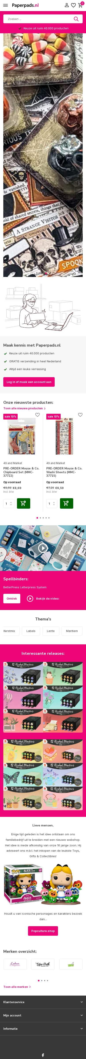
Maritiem (72, 631)
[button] (40, 273)
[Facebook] (43, 1055)
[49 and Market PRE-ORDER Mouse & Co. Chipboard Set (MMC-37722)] (21, 436)
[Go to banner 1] (43, 697)
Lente (51, 631)
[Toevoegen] (23, 503)
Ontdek (12, 598)
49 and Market (12, 463)
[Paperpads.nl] (25, 5)
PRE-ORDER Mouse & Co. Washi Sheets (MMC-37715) (64, 472)
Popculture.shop (43, 931)
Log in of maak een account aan (29, 382)
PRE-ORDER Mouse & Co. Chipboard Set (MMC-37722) (21, 472)
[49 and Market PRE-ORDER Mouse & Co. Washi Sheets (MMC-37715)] (64, 436)
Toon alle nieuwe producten (23, 408)
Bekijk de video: (47, 598)
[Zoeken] (76, 19)
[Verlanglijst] (73, 5)
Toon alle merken (15, 986)
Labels (31, 631)
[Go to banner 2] (43, 774)
